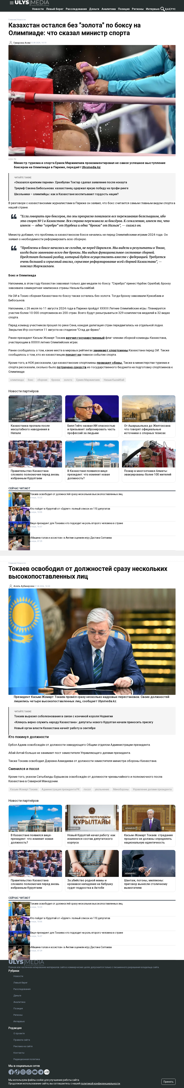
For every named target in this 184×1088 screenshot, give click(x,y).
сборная (42, 379)
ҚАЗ (167, 9)
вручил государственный (85, 338)
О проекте (19, 1033)
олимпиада (17, 379)
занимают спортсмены (110, 350)
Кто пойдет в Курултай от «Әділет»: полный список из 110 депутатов (70, 508)
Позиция (124, 9)
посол (87, 789)
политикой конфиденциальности (100, 1083)
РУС (173, 9)
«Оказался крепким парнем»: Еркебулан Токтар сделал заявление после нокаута (70, 182)
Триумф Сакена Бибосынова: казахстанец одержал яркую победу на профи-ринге (71, 188)
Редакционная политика (26, 1059)
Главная (12, 19)
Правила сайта (21, 1039)
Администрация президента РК (61, 789)
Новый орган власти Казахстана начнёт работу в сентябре (54, 728)
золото (68, 379)
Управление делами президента (152, 789)
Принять (169, 1081)
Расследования (76, 9)
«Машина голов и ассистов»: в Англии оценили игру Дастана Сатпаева (71, 537)
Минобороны (121, 789)
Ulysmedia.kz (91, 167)
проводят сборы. (110, 362)
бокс (30, 379)
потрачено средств (71, 367)
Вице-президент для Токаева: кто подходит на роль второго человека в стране (76, 523)
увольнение (102, 789)
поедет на (73, 354)
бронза (55, 379)
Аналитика (109, 9)
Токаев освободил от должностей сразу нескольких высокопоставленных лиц (76, 494)
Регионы (138, 9)
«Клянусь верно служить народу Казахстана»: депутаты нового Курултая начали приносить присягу (83, 722)
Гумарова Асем (21, 42)
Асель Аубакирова (23, 586)
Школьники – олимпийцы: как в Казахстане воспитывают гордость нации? (66, 194)
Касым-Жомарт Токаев (24, 789)
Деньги (94, 9)
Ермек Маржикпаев (88, 379)
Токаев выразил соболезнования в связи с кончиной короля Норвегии (63, 716)
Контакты (18, 1052)
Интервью (153, 9)
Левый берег (54, 9)
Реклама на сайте (23, 1046)
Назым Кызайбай (114, 379)
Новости (38, 9)
